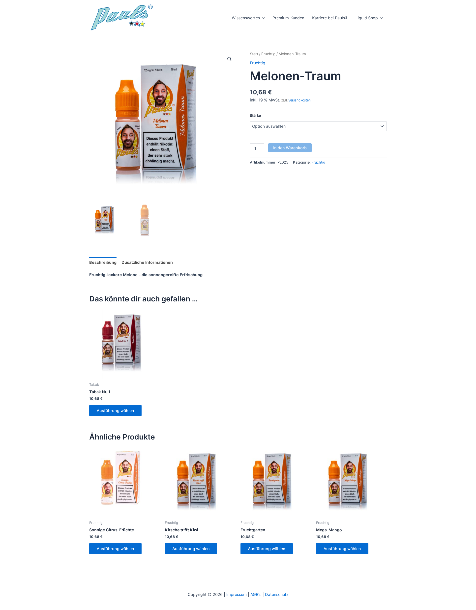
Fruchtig (268, 54)
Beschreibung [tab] (103, 262)
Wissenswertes (246, 17)
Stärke (255, 115)
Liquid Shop (367, 17)
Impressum (236, 594)
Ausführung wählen (115, 410)
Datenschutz (277, 594)
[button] (262, 18)
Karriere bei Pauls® (330, 17)
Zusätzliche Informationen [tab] (147, 262)
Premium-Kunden (288, 17)
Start (254, 54)
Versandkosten (299, 100)
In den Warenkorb (290, 147)
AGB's (255, 594)
